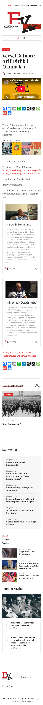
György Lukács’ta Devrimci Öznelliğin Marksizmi (22, 626)
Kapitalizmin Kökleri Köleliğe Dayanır (21, 525)
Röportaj (19, 394)
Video (6, 49)
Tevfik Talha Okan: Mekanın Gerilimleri (20, 514)
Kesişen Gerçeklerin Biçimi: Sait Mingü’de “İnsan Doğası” (20, 503)
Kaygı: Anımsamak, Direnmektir (16, 466)
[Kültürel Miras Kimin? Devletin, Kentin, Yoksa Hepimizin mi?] (9, 567)
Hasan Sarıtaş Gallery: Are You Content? (19, 491)
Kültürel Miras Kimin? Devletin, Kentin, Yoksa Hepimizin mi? (17, 479)
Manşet (9, 394)
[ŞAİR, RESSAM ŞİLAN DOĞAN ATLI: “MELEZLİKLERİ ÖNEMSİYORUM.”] (21, 404)
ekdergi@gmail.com (22, 680)
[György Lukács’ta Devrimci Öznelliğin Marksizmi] (21, 609)
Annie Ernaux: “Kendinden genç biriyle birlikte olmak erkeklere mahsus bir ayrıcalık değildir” (23, 644)
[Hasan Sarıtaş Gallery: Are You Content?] (9, 580)
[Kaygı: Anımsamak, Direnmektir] (9, 555)
